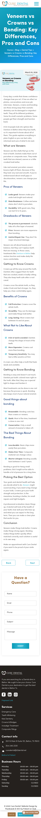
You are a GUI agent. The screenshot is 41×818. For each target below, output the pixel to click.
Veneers (26, 485)
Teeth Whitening (8, 715)
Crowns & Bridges (9, 722)
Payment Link (7, 700)
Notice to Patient (8, 755)
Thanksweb (10, 809)
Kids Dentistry (7, 719)
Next (32, 562)
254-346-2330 (12, 746)
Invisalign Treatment (10, 726)
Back (8, 562)
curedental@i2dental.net (16, 750)
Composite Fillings (9, 729)
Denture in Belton (23, 253)
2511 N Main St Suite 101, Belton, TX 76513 (22, 741)
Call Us (11, 814)
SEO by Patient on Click (26, 809)
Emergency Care (9, 712)
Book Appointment (25, 814)
